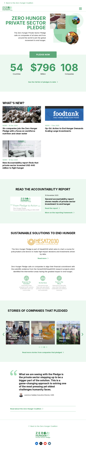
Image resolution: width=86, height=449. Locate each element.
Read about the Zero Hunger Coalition (25, 409)
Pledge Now (43, 54)
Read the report (51, 208)
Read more (42, 258)
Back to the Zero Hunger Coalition (19, 3)
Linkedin (36, 443)
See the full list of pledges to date (42, 82)
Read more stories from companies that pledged (42, 352)
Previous (4, 334)
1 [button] (39, 347)
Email (49, 443)
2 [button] (41, 347)
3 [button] (44, 347)
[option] (43, 332)
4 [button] (46, 347)
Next (82, 334)
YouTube (45, 443)
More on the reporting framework (58, 213)
